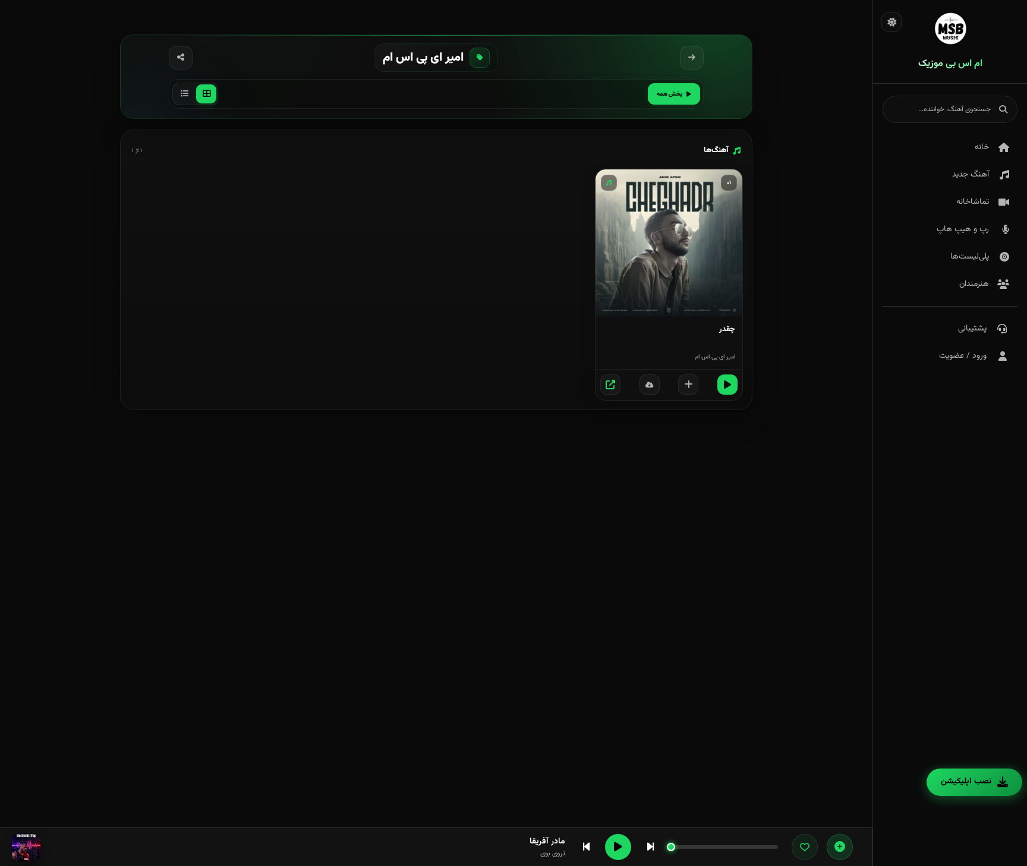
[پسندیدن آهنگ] (805, 847)
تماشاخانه (972, 202)
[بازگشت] (692, 58)
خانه (982, 147)
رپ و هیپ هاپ (963, 229)
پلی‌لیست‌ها (969, 256)
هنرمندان (974, 284)
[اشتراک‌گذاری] (181, 58)
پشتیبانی (972, 328)
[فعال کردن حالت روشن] (891, 22)
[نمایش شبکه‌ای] (206, 93)
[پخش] (727, 384)
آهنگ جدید (970, 174)
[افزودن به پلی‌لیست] (688, 384)
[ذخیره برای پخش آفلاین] (649, 384)
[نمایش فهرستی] (184, 93)
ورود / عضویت (963, 356)
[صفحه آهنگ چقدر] (610, 384)
